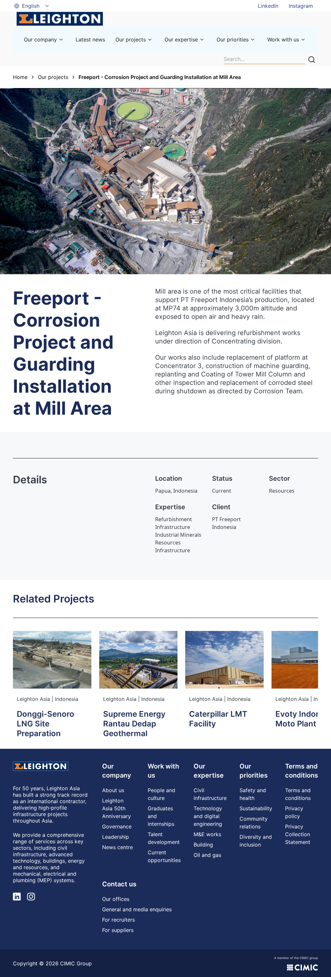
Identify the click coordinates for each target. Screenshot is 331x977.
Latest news (90, 39)
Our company (40, 39)
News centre (117, 847)
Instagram (301, 6)
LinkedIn (268, 6)
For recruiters (118, 919)
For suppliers (117, 930)
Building (203, 844)
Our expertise (181, 39)
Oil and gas (207, 855)
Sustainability (256, 808)
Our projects (130, 39)
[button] (32, 5)
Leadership (115, 837)
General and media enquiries (137, 909)
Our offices (115, 899)
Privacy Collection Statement (297, 834)
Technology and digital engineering (208, 816)
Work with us (283, 39)
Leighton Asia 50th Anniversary (116, 808)
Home (20, 77)
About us (113, 790)
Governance (117, 826)
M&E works (207, 834)
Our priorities (233, 39)
